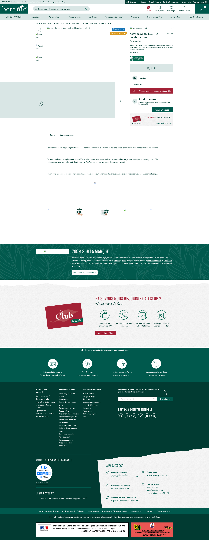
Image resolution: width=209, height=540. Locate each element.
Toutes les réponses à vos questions (119, 476)
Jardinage (86, 399)
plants (124, 260)
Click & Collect (87, 372)
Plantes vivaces (76, 23)
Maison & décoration (90, 405)
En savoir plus (137, 123)
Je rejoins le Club (162, 123)
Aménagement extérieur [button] (114, 17)
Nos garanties (64, 411)
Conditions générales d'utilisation (73, 511)
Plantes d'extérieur (62, 23)
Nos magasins (64, 399)
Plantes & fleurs (48, 23)
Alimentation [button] (175, 17)
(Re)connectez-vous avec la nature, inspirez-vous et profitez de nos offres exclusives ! (138, 390)
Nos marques (64, 422)
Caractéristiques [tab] (67, 135)
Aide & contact (131, 2)
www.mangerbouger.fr (95, 517)
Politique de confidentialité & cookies (114, 511)
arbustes (150, 260)
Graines (117, 260)
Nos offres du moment (67, 419)
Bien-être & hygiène (90, 414)
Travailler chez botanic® (44, 413)
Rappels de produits (66, 434)
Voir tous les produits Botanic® (84, 272)
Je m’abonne (165, 399)
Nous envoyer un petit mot (155, 475)
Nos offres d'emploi (43, 416)
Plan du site (149, 511)
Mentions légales (93, 511)
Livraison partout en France (122, 372)
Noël (84, 416)
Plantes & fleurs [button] (54, 17)
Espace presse (41, 410)
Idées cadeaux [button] (35, 17)
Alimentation (87, 411)
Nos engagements (42, 399)
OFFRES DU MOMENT (14, 17)
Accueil (38, 23)
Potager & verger (89, 396)
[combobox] (59, 8)
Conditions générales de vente (49, 511)
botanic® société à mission (45, 402)
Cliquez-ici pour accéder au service (123, 501)
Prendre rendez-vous (118, 489)
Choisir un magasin (162, 109)
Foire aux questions (66, 440)
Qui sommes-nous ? (43, 396)
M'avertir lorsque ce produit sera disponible (155, 91)
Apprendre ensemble (200, 2)
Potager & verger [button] (75, 17)
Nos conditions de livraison (69, 414)
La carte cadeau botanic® (68, 425)
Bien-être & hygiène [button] (195, 17)
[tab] (52, 135)
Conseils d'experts (155, 2)
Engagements (186, 2)
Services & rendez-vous (171, 2)
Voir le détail (134, 52)
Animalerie (87, 408)
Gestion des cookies (164, 511)
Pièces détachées (136, 511)
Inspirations (142, 2)
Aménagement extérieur (92, 402)
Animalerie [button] (135, 17)
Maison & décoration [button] (154, 17)
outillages (157, 260)
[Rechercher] (86, 9)
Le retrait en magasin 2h (68, 416)
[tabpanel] (104, 160)
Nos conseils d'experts (67, 408)
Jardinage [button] (93, 17)
